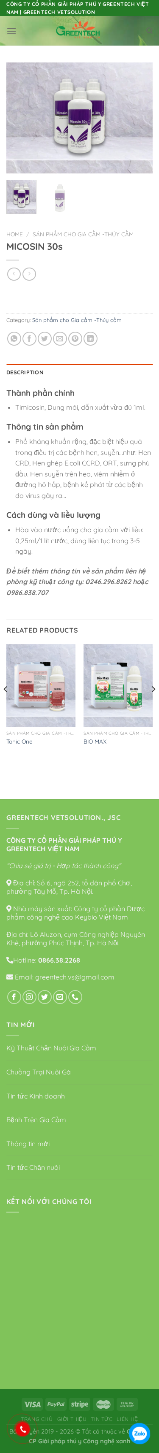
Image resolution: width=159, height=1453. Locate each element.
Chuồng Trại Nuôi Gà (38, 1072)
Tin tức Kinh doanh (35, 1096)
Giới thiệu (72, 1419)
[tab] (79, 372)
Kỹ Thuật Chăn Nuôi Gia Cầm (51, 1048)
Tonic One (19, 741)
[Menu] (11, 31)
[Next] (139, 118)
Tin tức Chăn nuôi (33, 1167)
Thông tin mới (28, 1143)
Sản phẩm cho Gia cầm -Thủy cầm (83, 234)
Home (14, 234)
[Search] (149, 31)
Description (24, 372)
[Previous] (20, 118)
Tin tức (101, 1419)
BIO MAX (95, 741)
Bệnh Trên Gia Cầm (36, 1119)
